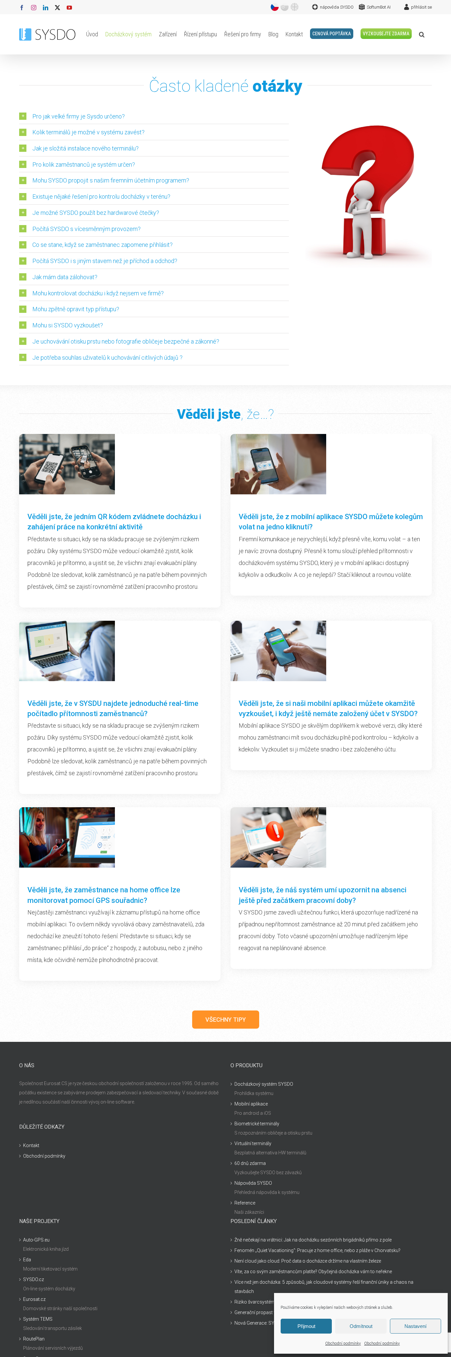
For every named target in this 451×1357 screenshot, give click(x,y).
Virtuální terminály (252, 1143)
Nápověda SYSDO (253, 1183)
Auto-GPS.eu (36, 1239)
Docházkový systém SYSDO (263, 1084)
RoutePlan (34, 1338)
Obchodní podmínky (343, 1343)
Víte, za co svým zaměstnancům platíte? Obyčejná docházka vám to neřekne (313, 1271)
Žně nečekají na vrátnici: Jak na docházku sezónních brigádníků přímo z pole (313, 1239)
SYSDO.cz (33, 1279)
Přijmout (306, 1326)
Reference (244, 1203)
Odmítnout (361, 1326)
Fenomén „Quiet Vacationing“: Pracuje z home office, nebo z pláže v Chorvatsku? (317, 1250)
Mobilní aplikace (251, 1104)
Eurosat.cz (34, 1299)
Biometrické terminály (256, 1123)
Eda (27, 1259)
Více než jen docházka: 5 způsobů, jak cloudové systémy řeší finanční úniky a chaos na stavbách (323, 1286)
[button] (422, 34)
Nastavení (415, 1326)
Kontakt (31, 1145)
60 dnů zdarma (250, 1163)
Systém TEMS (37, 1319)
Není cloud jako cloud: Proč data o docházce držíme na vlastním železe (307, 1261)
